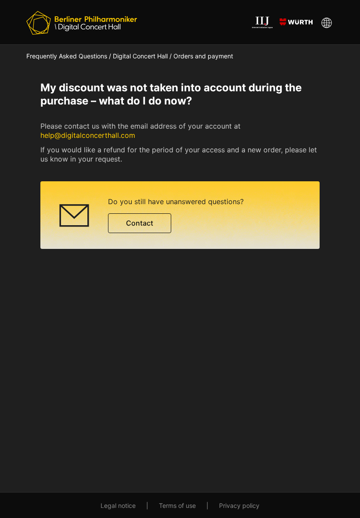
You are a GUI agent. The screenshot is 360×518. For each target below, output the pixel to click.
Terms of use (177, 505)
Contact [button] (139, 223)
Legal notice (118, 505)
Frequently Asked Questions (66, 56)
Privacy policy (239, 505)
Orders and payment (203, 56)
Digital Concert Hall (140, 56)
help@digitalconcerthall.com (87, 135)
